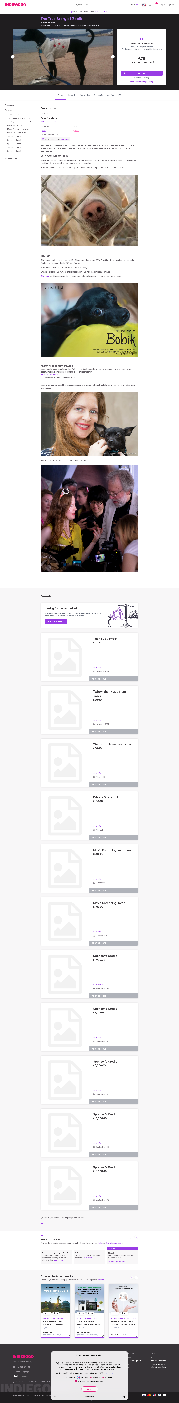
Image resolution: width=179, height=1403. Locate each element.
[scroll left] (13, 57)
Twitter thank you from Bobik (18, 118)
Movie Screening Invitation (18, 129)
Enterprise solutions (158, 1367)
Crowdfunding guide (114, 1243)
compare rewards (55, 622)
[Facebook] (14, 1367)
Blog (127, 1364)
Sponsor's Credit (14, 136)
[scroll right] (113, 57)
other (76, 130)
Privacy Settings (48, 1395)
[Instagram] (25, 1367)
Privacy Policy (18, 1395)
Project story (10, 105)
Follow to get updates (116, 1261)
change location (100, 12)
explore (101, 1280)
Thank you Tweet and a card (19, 122)
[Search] (74, 4)
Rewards (8, 110)
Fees (152, 1358)
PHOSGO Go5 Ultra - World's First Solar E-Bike (54, 1324)
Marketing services (158, 1361)
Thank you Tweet (14, 114)
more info (45, 121)
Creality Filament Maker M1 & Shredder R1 (88, 1324)
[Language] (144, 5)
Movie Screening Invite (16, 133)
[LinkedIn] (29, 1367)
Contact (128, 1358)
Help (100, 1243)
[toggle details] (70, 1337)
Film (43, 130)
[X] (18, 1367)
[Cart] (150, 4)
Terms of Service (33, 1395)
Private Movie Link (14, 125)
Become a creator (158, 1364)
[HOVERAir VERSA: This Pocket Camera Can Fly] (123, 1298)
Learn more (58, 1260)
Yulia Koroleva (49, 22)
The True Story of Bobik (61, 18)
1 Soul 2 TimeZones (49, 375)
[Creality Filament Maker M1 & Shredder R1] (89, 1298)
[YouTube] (21, 1367)
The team (45, 276)
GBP (133, 5)
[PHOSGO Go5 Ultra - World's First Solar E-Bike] (55, 1298)
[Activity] (156, 4)
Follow (141, 73)
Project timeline (11, 158)
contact (53, 121)
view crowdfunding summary (141, 81)
